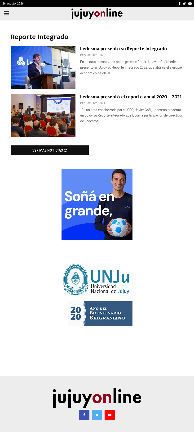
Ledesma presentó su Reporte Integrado (123, 49)
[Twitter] (97, 415)
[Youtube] (110, 415)
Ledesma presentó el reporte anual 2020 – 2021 (130, 97)
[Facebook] (84, 415)
